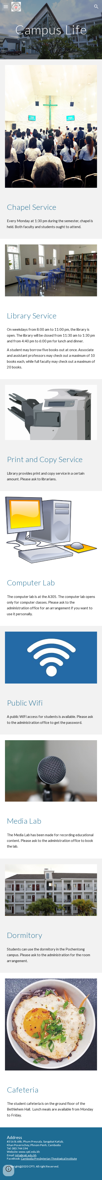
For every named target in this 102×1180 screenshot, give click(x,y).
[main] (51, 29)
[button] (5, 6)
